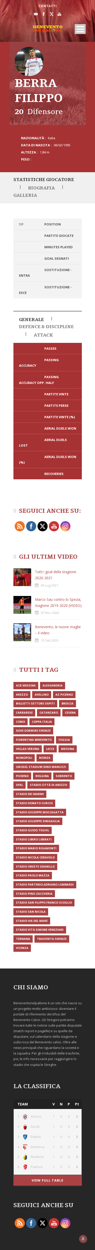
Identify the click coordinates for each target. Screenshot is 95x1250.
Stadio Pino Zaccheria (34, 893)
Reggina (42, 776)
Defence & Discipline (46, 327)
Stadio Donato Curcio (34, 803)
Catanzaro (49, 712)
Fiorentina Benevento (34, 740)
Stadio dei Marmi (30, 794)
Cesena (70, 712)
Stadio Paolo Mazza (32, 875)
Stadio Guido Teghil (32, 830)
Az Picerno (64, 694)
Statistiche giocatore (43, 180)
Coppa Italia (42, 722)
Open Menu (80, 29)
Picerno (22, 776)
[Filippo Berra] (29, 61)
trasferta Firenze (52, 939)
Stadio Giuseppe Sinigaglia (38, 821)
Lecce (50, 749)
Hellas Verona (27, 749)
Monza (44, 758)
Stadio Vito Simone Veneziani (40, 929)
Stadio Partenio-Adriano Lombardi (45, 884)
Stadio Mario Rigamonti (36, 848)
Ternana (23, 939)
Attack (43, 335)
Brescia (67, 703)
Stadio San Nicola (31, 911)
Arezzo (22, 694)
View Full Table (47, 1180)
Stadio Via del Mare (32, 921)
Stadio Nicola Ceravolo (35, 857)
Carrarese (24, 712)
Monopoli (24, 758)
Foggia (64, 740)
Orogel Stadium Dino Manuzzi (41, 767)
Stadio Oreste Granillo (35, 866)
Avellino (42, 694)
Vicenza (22, 948)
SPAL (19, 785)
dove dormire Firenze (33, 730)
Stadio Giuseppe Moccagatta (40, 812)
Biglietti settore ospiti (35, 703)
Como (20, 722)
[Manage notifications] (83, 1239)
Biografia (41, 188)
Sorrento (64, 776)
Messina (67, 749)
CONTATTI (48, 6)
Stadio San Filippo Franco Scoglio (44, 902)
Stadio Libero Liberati (34, 839)
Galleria (25, 195)
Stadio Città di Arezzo (48, 785)
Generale (31, 320)
